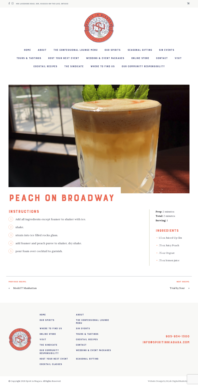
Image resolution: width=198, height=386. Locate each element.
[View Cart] (187, 3)
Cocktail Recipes (45, 66)
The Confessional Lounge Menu (75, 50)
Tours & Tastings (28, 58)
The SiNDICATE (74, 66)
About (42, 50)
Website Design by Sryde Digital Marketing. (168, 381)
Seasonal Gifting (139, 50)
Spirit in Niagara (34, 381)
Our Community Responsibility (143, 66)
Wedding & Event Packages (105, 58)
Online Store (140, 58)
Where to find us (102, 66)
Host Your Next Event (63, 58)
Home (27, 50)
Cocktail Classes (50, 364)
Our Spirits (112, 50)
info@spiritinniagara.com (165, 342)
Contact (162, 58)
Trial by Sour (177, 288)
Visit (178, 58)
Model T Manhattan (25, 288)
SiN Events (166, 50)
